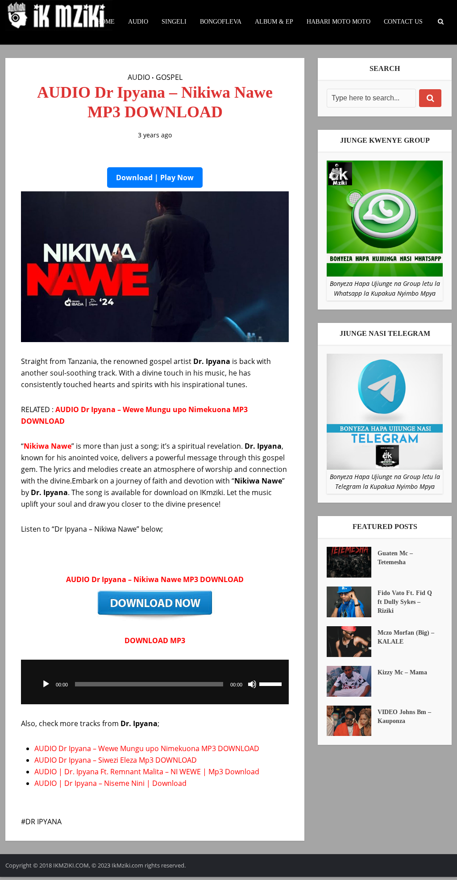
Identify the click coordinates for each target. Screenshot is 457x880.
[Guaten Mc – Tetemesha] (352, 562)
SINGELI (174, 21)
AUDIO (138, 21)
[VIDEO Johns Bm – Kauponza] (352, 721)
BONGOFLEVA (220, 21)
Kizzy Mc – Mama (402, 672)
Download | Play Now (155, 177)
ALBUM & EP (274, 21)
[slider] (271, 683)
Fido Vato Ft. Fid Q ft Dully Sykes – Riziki (405, 602)
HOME (105, 21)
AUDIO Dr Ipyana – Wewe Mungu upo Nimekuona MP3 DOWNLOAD (146, 748)
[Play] (46, 684)
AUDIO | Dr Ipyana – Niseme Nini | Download (110, 783)
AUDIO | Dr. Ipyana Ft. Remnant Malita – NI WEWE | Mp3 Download (146, 772)
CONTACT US (403, 21)
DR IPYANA (43, 821)
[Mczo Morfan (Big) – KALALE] (352, 641)
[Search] (430, 98)
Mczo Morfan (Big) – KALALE (406, 637)
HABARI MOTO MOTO (338, 21)
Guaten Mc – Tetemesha (395, 558)
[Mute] (252, 684)
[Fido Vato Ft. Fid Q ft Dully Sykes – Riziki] (352, 602)
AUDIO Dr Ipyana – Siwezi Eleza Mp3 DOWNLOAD (115, 760)
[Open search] (440, 22)
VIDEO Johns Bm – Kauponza (404, 716)
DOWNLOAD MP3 (155, 640)
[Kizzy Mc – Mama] (352, 681)
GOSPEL (169, 77)
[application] (155, 682)
